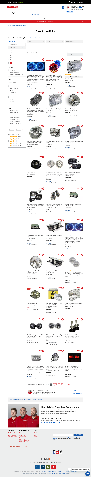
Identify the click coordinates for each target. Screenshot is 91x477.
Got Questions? (22, 436)
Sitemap (44, 471)
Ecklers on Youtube (57, 452)
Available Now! (22, 2)
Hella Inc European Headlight (53, 109)
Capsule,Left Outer (31, 172)
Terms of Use (22, 443)
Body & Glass (21, 18)
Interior (60, 18)
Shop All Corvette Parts (13, 25)
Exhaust (50, 18)
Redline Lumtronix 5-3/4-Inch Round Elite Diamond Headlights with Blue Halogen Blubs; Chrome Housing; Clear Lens (35, 111)
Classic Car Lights (27, 399)
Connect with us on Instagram (60, 452)
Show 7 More (13, 104)
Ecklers (60, 462)
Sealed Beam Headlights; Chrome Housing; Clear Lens (73, 304)
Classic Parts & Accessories (15, 399)
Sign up (78, 434)
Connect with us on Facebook (54, 452)
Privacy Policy (71, 437)
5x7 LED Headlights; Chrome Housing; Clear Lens (72, 173)
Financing (10, 434)
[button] (69, 12)
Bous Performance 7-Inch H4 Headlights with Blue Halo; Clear (54, 173)
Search (63, 7)
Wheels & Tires (79, 18)
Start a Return (22, 434)
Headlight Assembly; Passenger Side (35, 236)
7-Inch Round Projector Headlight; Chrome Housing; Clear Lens (54, 335)
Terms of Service (62, 473)
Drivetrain (32, 18)
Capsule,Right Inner (32, 303)
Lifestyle (14, 18)
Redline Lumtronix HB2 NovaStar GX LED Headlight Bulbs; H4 (73, 335)
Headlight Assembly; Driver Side (73, 204)
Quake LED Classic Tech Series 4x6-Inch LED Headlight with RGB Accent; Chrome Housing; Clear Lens (35, 368)
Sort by (68, 52)
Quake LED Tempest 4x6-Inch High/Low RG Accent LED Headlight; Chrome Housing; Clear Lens (73, 368)
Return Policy (22, 435)
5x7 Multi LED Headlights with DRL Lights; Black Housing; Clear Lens (35, 205)
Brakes (27, 18)
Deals (9, 18)
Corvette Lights (22, 25)
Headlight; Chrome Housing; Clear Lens (54, 142)
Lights (65, 18)
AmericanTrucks (43, 462)
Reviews (35, 436)
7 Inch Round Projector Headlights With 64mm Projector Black (35, 335)
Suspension (71, 18)
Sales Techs (36, 435)
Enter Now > (51, 21)
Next (69, 384)
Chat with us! (22, 439)
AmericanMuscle (33, 462)
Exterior (55, 18)
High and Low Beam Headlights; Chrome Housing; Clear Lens (54, 205)
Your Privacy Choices (63, 471)
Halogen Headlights (70, 109)
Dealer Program (37, 434)
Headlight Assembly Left (52, 271)
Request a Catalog (12, 435)
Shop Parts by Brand (12, 432)
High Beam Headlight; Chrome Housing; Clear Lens (34, 271)
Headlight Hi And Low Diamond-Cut (74, 141)
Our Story (36, 432)
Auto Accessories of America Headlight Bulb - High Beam (34, 142)
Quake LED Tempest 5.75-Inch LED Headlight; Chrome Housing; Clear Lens (55, 368)
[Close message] (82, 21)
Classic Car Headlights (37, 399)
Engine (44, 18)
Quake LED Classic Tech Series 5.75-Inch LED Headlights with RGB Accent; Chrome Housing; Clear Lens (74, 274)
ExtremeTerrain (53, 462)
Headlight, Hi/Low (69, 79)
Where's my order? (23, 432)
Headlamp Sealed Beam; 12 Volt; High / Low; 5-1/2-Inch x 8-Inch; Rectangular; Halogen (54, 305)
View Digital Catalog (12, 436)
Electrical (39, 18)
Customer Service (23, 437)
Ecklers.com (20, 8)
